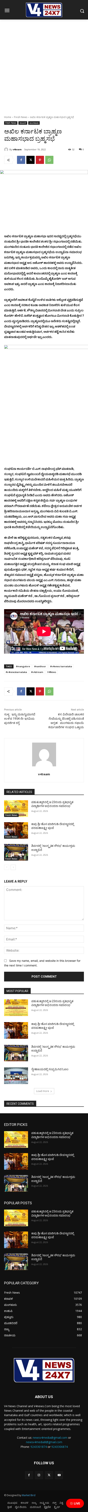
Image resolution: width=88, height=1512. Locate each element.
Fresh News (20, 117)
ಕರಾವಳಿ (23, 122)
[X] (30, 160)
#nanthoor (40, 666)
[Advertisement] (44, 65)
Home (7, 117)
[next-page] (13, 867)
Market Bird (28, 1495)
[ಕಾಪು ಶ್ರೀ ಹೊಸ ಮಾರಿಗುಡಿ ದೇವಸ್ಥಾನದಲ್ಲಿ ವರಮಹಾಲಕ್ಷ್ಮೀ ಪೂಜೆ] (16, 830)
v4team (17, 149)
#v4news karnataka (61, 666)
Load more (42, 1091)
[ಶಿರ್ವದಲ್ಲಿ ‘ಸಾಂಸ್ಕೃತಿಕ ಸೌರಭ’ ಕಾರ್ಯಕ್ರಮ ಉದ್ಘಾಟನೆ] (16, 852)
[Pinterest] (40, 160)
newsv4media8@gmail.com (44, 1442)
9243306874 (59, 1447)
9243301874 (38, 1447)
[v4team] (6, 149)
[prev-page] (6, 867)
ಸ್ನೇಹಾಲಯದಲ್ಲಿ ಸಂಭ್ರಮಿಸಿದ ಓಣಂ (49, 1069)
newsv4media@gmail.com (50, 1437)
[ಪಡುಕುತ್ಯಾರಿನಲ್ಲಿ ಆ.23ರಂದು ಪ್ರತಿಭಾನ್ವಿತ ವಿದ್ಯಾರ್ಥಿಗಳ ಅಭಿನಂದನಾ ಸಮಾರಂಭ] (16, 808)
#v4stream (37, 672)
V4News (51, 672)
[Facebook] (21, 160)
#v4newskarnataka (16, 672)
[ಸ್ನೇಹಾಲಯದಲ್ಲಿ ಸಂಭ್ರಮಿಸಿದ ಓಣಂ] (16, 1075)
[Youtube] (59, 1475)
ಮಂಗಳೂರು (33, 122)
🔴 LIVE (75, 1503)
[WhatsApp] (49, 160)
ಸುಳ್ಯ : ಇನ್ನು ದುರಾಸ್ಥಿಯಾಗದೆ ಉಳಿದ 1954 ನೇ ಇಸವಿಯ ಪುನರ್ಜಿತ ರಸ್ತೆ (19, 719)
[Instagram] (39, 1475)
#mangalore (23, 666)
